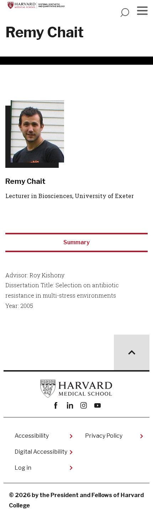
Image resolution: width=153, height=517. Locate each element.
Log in (23, 467)
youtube (97, 405)
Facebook (55, 405)
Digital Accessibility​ (41, 451)
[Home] (38, 4)
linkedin (69, 405)
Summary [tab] (76, 242)
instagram (83, 405)
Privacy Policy (103, 435)
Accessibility (32, 435)
